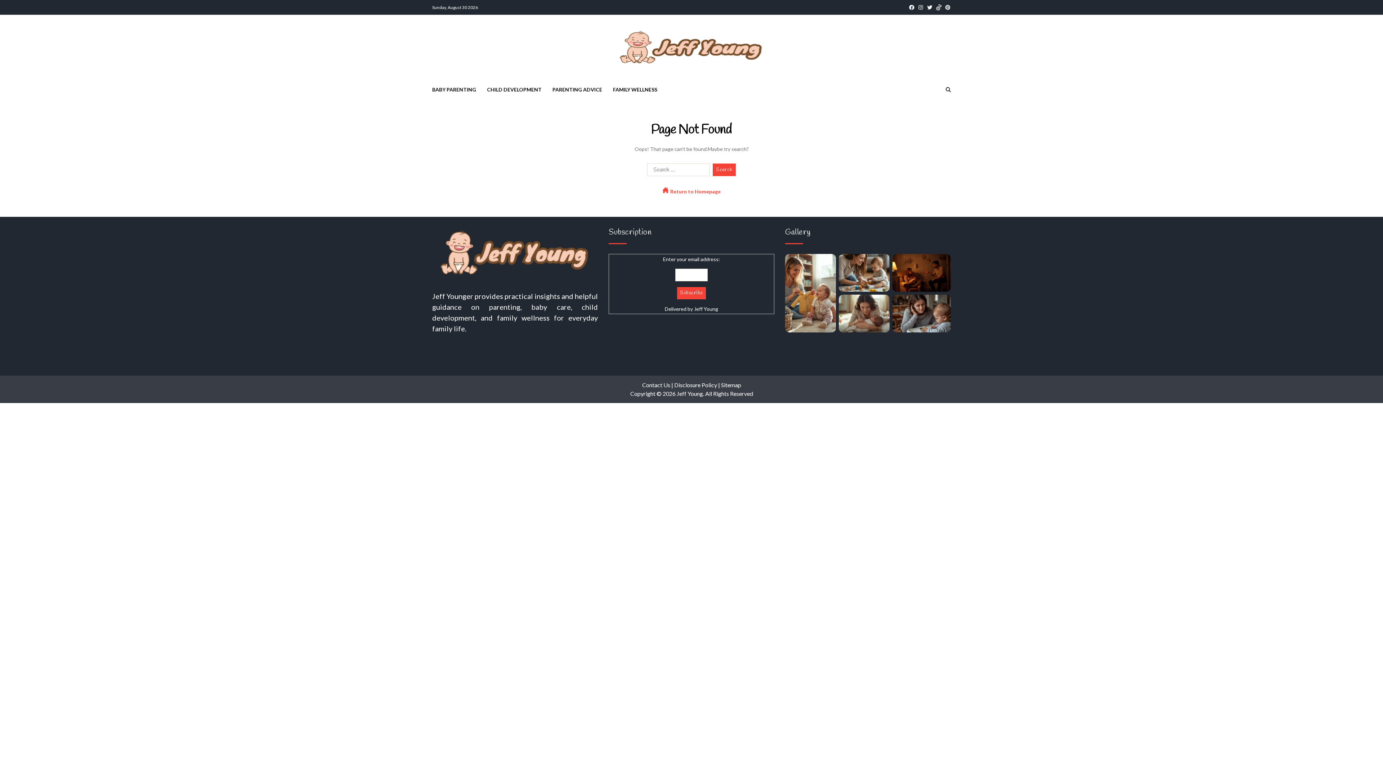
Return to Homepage (695, 191)
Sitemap (731, 384)
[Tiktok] (939, 7)
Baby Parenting (454, 89)
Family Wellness (635, 89)
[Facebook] (912, 7)
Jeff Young (706, 309)
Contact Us (656, 384)
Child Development (514, 89)
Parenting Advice (577, 89)
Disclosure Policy (695, 384)
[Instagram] (921, 7)
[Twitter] (930, 7)
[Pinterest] (948, 7)
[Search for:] (677, 171)
